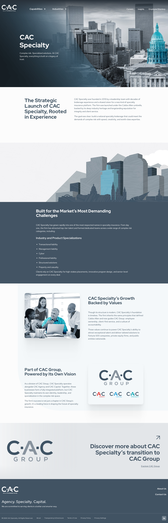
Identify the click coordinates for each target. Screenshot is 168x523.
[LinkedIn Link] (164, 518)
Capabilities (36, 9)
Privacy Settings (100, 518)
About (39, 518)
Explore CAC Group (150, 466)
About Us (161, 488)
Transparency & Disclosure (54, 518)
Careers (130, 9)
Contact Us (160, 494)
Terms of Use (72, 518)
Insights (141, 9)
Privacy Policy (86, 518)
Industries (57, 9)
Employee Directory (157, 9)
